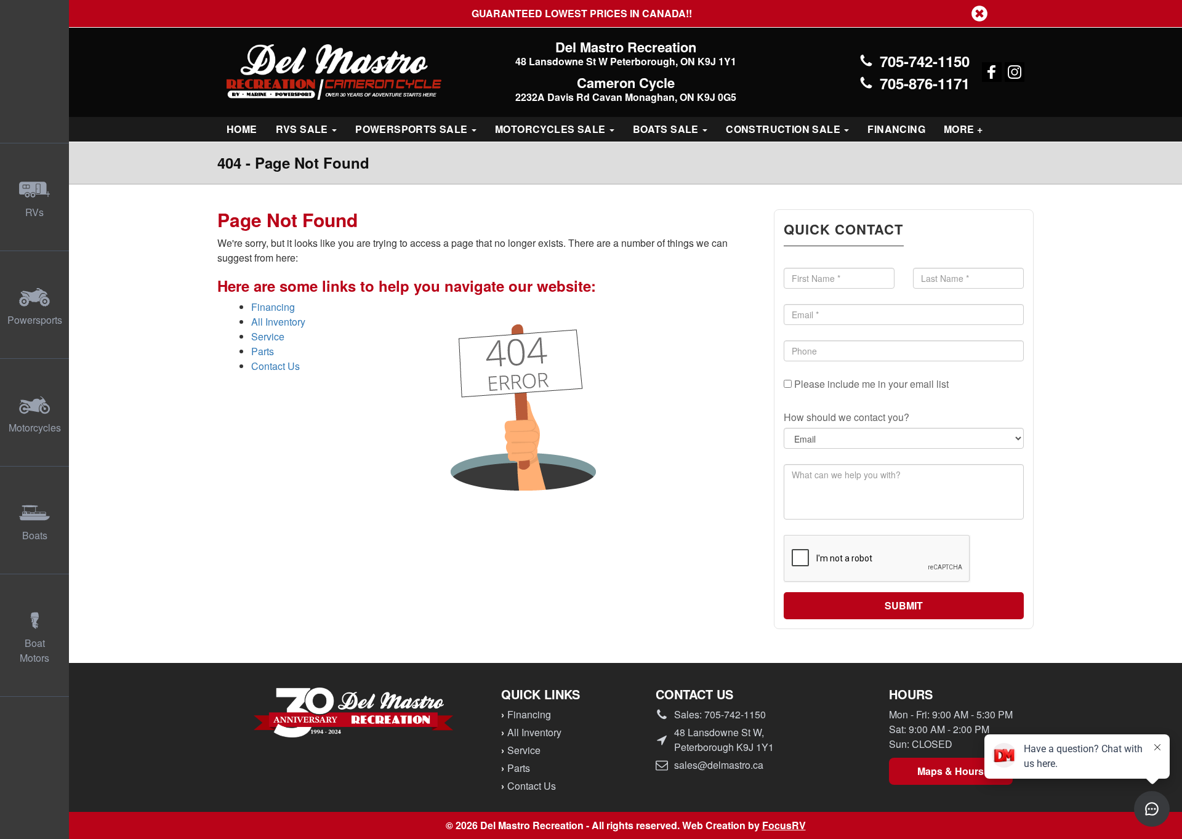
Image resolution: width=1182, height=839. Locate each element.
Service (267, 336)
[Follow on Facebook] (992, 72)
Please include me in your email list (870, 384)
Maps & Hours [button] (950, 771)
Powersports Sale (412, 129)
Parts (262, 351)
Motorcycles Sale (551, 129)
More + (963, 129)
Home (242, 129)
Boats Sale (667, 129)
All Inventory (278, 322)
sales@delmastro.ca (718, 765)
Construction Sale (784, 129)
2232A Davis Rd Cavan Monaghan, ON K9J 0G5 (625, 97)
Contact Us (275, 366)
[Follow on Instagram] (1014, 72)
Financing (896, 129)
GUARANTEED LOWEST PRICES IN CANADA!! (591, 13)
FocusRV (784, 825)
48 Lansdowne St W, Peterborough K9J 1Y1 (724, 739)
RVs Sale (303, 129)
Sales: (720, 714)
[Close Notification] (979, 13)
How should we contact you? (846, 417)
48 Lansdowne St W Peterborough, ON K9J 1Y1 (625, 61)
